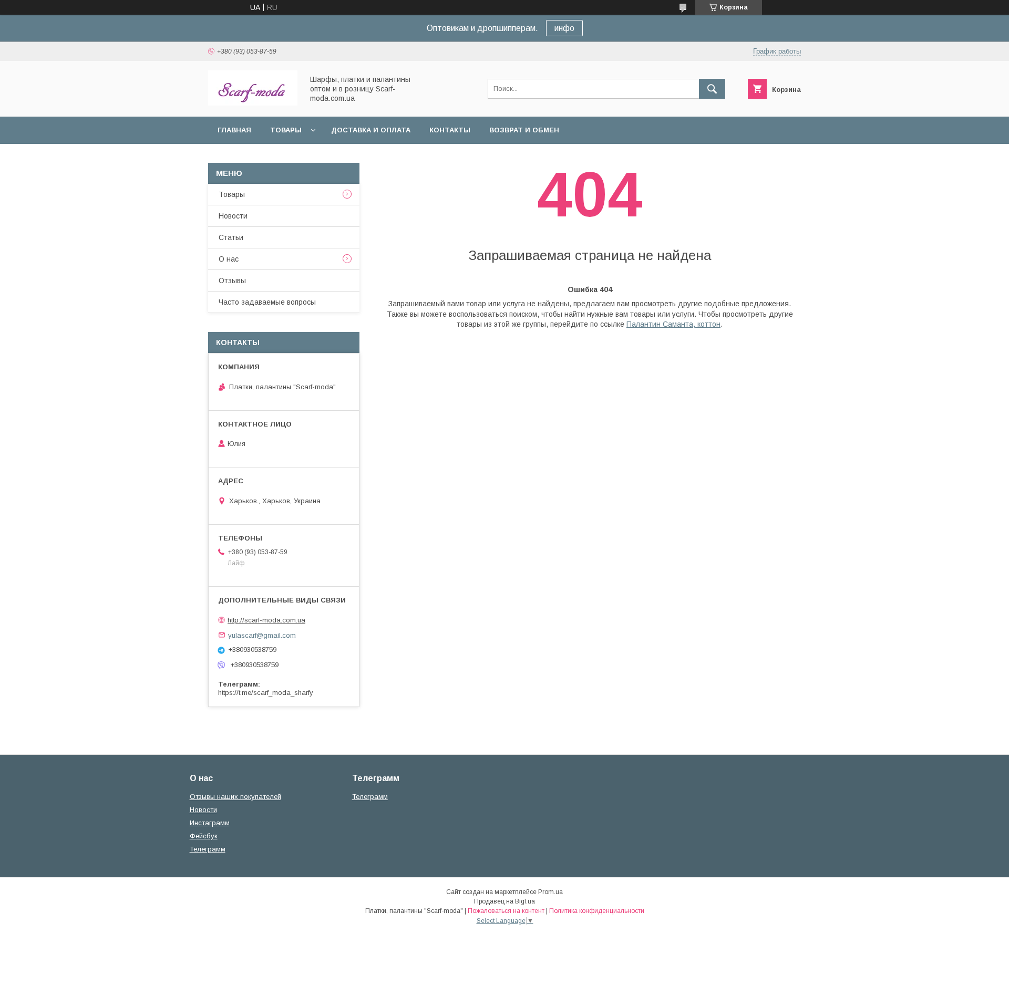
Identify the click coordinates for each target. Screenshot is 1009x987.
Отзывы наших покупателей (235, 797)
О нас (229, 259)
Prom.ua (550, 892)
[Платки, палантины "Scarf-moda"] (252, 103)
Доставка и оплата (370, 130)
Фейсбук (204, 836)
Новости (233, 216)
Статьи (231, 237)
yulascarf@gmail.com (262, 635)
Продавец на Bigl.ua (504, 901)
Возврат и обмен (524, 130)
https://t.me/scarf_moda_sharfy (265, 693)
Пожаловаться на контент (506, 911)
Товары (286, 130)
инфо (564, 28)
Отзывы (232, 280)
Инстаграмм (210, 823)
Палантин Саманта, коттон (673, 324)
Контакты (449, 130)
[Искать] (712, 89)
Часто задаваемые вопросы (267, 302)
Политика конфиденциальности (596, 911)
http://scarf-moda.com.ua (266, 620)
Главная (234, 130)
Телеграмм (207, 849)
